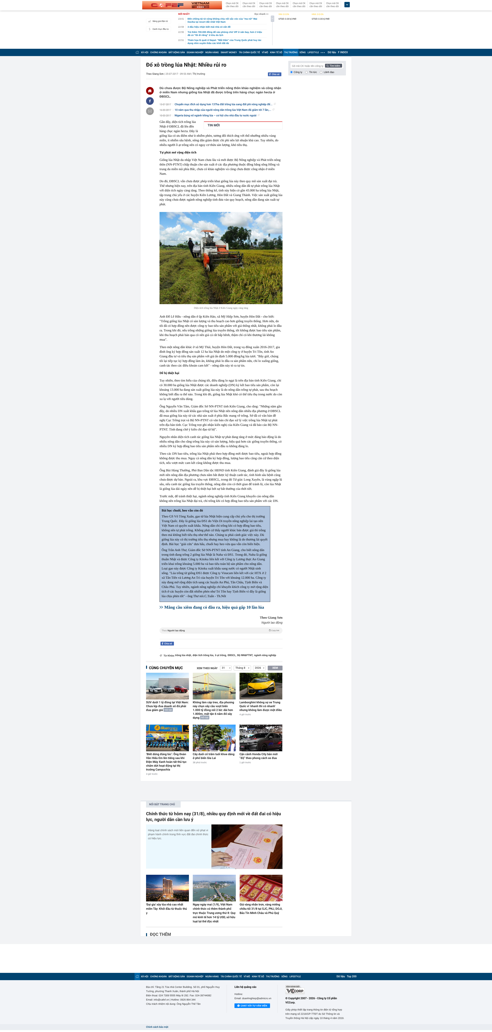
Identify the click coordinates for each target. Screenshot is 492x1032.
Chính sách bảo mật (157, 1027)
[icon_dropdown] (347, 4)
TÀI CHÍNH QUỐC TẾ (249, 52)
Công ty (298, 72)
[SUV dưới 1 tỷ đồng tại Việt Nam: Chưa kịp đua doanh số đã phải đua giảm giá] (167, 686)
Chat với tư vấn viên (254, 1005)
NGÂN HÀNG (212, 52)
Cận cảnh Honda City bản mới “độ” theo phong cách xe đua (258, 756)
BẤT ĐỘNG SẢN (177, 52)
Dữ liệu (332, 52)
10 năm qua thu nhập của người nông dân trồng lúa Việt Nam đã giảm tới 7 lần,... (223, 110)
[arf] (221, 635)
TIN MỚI (214, 125)
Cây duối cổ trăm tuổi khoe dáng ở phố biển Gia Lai (213, 756)
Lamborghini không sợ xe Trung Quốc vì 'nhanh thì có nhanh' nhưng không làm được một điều (260, 706)
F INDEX (343, 52)
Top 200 (352, 976)
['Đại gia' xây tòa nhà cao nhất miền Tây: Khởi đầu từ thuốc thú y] (167, 888)
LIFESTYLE (313, 52)
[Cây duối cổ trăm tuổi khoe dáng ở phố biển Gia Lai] (214, 738)
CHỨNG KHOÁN (158, 52)
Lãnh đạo (329, 72)
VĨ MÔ (265, 52)
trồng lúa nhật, (183, 655)
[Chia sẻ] (150, 101)
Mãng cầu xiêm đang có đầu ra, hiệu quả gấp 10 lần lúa (214, 607)
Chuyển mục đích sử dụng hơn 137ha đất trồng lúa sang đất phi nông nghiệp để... (224, 104)
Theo (220, 630)
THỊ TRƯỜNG (291, 52)
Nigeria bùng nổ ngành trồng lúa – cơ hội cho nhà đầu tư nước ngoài (216, 115)
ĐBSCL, (232, 655)
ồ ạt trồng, (221, 655)
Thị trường (199, 73)
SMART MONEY (229, 52)
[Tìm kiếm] (333, 66)
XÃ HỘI (144, 52)
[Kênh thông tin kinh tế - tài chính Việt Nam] (182, 5)
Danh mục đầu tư (161, 29)
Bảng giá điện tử (160, 21)
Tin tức (313, 72)
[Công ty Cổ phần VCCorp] (315, 989)
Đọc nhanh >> (261, 14)
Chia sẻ (275, 74)
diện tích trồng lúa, (203, 655)
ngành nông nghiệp (265, 655)
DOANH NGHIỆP (195, 52)
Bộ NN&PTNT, (245, 655)
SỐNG (302, 52)
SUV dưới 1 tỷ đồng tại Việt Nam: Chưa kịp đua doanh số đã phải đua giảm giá (167, 706)
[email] (150, 111)
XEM (275, 668)
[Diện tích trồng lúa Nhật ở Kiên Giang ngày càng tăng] (221, 258)
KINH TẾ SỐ (276, 52)
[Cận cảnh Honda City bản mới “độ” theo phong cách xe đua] (260, 738)
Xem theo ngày (207, 668)
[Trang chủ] (137, 52)
